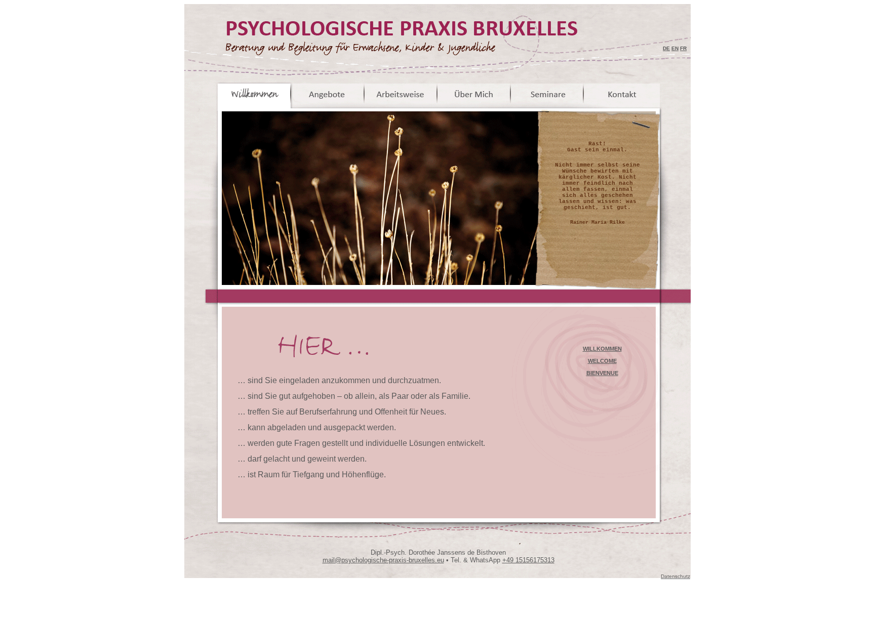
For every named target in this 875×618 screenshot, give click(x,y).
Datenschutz (675, 576)
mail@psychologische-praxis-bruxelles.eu (383, 560)
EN (675, 48)
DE (666, 48)
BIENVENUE (602, 373)
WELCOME (602, 361)
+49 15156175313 (528, 560)
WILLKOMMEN (602, 349)
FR (683, 48)
